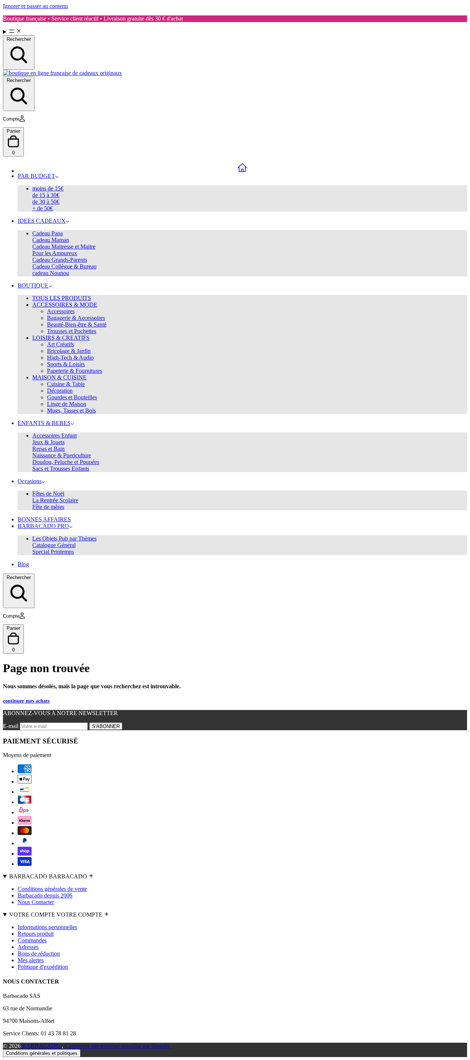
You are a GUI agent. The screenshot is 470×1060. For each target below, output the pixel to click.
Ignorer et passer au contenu (35, 6)
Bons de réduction (39, 953)
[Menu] (235, 31)
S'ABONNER (106, 726)
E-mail (11, 726)
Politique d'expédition (43, 967)
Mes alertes (31, 960)
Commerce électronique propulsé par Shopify (117, 1046)
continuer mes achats (26, 701)
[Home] (242, 168)
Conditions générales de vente (52, 889)
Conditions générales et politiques (41, 1053)
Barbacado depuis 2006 (45, 895)
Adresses (28, 947)
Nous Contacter (36, 902)
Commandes (32, 940)
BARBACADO (42, 1046)
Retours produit (36, 934)
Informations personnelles (47, 927)
